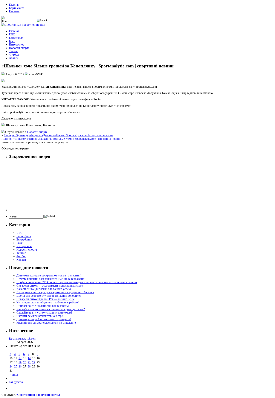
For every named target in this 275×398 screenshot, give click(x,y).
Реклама (14, 11)
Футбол (14, 54)
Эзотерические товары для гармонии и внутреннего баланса (55, 292)
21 (29, 362)
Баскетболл (16, 37)
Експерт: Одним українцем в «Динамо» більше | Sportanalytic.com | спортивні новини (58, 135)
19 (20, 362)
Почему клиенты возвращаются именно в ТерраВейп (50, 278)
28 (29, 366)
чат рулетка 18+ (19, 382)
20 (24, 362)
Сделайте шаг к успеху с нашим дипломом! (44, 312)
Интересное (16, 44)
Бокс (12, 41)
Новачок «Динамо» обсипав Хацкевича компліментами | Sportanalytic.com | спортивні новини (61, 138)
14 (29, 358)
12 (20, 358)
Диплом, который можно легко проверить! (43, 319)
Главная (14, 4)
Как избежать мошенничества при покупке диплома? (50, 309)
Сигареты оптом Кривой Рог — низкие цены (45, 299)
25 (15, 366)
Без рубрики (24, 239)
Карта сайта (16, 8)
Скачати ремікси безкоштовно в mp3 (39, 315)
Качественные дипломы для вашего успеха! (44, 288)
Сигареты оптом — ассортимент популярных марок (49, 285)
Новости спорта (19, 47)
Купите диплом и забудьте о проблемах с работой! (48, 302)
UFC (12, 34)
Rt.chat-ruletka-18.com (22, 338)
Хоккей (14, 58)
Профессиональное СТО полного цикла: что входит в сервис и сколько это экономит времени (76, 282)
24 (11, 366)
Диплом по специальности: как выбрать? (42, 305)
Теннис (13, 51)
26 (20, 366)
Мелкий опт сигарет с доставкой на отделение (46, 322)
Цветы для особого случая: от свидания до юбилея (48, 295)
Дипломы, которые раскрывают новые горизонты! (48, 275)
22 (33, 362)
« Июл (14, 374)
